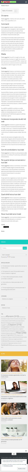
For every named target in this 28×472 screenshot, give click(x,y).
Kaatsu (11, 337)
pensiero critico (17, 343)
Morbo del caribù (12, 341)
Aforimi (3, 316)
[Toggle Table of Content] (15, 11)
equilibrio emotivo (16, 330)
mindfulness (5, 341)
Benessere (4, 322)
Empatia (3, 330)
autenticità (12, 320)
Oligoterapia (11, 343)
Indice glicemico (19, 335)
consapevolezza (6, 327)
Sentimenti (6, 345)
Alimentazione (22, 316)
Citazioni (14, 324)
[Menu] (26, 2)
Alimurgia (21, 318)
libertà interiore (17, 337)
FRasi (21, 332)
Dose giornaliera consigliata (18, 328)
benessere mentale (11, 322)
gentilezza (3, 335)
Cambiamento (19, 322)
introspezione (4, 337)
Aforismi (12, 316)
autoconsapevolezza (19, 320)
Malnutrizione (5, 339)
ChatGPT (4, 325)
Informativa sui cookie (8, 465)
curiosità (10, 328)
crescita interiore (16, 327)
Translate (12, 257)
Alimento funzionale (14, 318)
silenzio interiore (16, 345)
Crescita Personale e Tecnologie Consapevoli (12, 373)
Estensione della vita (11, 333)
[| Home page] (11, 2)
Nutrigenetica (19, 341)
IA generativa (11, 335)
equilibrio (8, 330)
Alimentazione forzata (5, 318)
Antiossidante (5, 320)
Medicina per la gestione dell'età (15, 339)
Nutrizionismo (5, 343)
